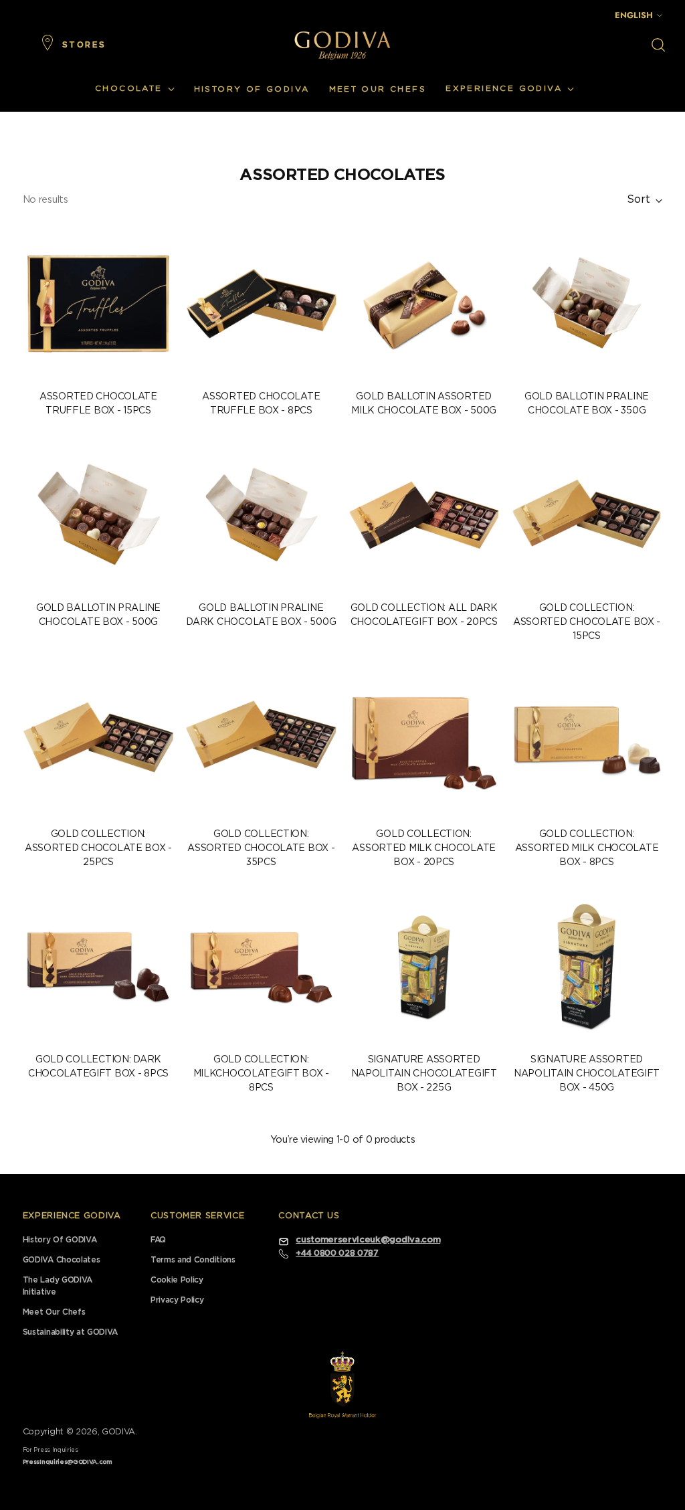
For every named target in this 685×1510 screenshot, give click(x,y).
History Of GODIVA (59, 1240)
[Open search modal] (658, 44)
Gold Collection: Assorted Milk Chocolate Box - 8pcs (587, 848)
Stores (84, 45)
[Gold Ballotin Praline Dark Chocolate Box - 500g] (260, 515)
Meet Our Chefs (54, 1312)
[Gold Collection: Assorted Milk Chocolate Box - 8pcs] (586, 740)
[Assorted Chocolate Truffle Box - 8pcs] (260, 303)
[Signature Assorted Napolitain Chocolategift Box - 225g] (424, 966)
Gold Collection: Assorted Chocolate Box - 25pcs (98, 848)
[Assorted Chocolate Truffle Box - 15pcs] (98, 303)
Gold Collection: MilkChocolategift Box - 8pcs (261, 1074)
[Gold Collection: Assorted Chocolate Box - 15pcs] (586, 515)
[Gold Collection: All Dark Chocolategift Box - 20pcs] (424, 515)
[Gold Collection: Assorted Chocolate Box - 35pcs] (260, 740)
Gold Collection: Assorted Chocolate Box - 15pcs (586, 622)
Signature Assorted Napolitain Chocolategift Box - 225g (424, 1074)
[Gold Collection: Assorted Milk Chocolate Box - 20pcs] (424, 740)
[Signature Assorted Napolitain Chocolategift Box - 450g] (586, 966)
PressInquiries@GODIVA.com (67, 1462)
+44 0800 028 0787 (337, 1253)
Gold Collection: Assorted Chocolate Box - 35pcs (260, 848)
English (634, 15)
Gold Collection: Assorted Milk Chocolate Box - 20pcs (424, 848)
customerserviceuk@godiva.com (368, 1240)
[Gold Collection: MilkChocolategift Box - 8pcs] (260, 966)
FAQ (158, 1240)
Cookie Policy (177, 1280)
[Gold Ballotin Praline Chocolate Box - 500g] (98, 515)
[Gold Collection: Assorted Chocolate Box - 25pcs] (98, 740)
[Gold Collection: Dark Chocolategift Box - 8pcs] (98, 966)
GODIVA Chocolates (61, 1260)
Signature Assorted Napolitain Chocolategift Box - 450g (587, 1074)
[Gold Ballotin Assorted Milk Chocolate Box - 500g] (424, 303)
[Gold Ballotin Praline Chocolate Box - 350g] (586, 303)
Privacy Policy (177, 1300)
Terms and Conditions (193, 1260)
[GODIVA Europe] (342, 45)
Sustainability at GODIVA (70, 1332)
